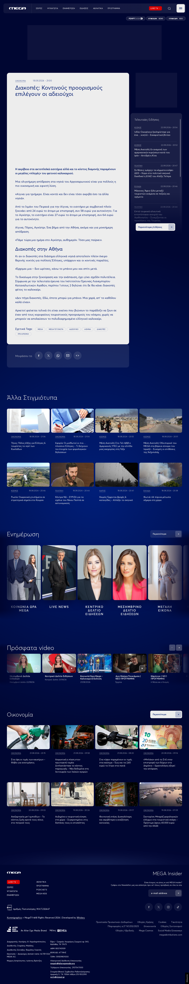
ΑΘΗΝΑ (87, 329)
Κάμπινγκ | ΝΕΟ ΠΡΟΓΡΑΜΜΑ (159, 677)
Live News (59, 607)
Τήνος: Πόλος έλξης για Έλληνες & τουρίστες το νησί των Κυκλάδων (28, 446)
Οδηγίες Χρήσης (145, 922)
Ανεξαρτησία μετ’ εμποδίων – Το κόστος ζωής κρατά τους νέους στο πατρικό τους (28, 819)
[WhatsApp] (58, 355)
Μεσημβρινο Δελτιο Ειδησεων (130, 610)
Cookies (162, 922)
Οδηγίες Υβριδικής (125, 930)
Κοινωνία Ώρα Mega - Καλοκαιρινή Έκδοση (91, 677)
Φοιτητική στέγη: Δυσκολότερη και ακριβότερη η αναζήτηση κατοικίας (115, 819)
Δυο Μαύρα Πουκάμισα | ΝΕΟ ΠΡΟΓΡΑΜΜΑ (128, 677)
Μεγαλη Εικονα (165, 608)
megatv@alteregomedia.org (62, 963)
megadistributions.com (170, 934)
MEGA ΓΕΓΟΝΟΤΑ (56, 329)
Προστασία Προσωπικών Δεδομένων (114, 922)
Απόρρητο (187, 978)
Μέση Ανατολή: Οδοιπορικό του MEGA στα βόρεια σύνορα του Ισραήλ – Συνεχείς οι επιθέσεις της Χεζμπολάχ (160, 448)
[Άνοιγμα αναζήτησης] (169, 8)
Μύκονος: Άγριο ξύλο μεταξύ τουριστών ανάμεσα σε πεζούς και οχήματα (152, 193)
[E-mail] (68, 355)
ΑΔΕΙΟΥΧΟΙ (73, 329)
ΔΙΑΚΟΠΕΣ (101, 329)
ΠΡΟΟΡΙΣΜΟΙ (23, 334)
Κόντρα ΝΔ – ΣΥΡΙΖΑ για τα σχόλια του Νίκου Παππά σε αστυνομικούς (69, 500)
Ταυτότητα (176, 922)
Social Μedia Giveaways (170, 930)
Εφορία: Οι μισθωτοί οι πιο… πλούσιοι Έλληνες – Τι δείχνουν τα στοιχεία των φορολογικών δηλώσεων (71, 448)
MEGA (40, 329)
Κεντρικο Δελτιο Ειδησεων (94, 610)
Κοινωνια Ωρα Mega (24, 608)
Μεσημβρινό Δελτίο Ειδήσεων (20, 677)
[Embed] (77, 355)
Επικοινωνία (150, 926)
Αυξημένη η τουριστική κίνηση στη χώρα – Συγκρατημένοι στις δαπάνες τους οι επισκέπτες (71, 819)
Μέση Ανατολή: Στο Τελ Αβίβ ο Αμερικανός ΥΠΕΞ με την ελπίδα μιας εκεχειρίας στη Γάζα (115, 446)
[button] (181, 8)
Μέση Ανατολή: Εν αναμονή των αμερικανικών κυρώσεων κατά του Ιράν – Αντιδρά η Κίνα (152, 152)
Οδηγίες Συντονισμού (171, 926)
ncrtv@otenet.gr (57, 977)
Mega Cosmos (146, 930)
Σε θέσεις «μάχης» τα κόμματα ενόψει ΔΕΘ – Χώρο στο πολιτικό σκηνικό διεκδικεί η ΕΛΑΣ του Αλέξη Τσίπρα (153, 173)
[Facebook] (39, 355)
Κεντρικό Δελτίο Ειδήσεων (59, 676)
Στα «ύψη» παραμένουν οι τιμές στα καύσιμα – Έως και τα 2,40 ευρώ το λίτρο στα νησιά (115, 762)
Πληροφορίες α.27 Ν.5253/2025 (123, 926)
